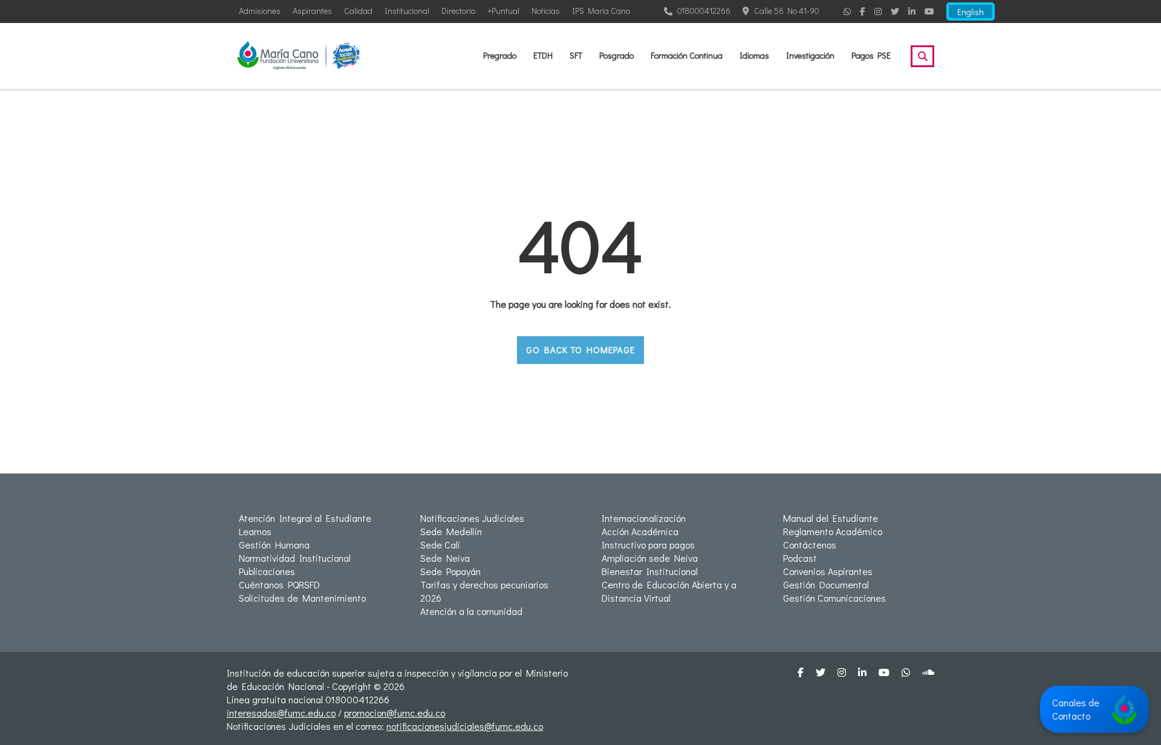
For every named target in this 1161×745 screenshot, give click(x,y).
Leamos (255, 531)
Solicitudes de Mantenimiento (302, 597)
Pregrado (499, 55)
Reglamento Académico (832, 531)
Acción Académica (640, 531)
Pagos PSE (871, 55)
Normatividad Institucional (295, 557)
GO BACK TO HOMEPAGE (580, 349)
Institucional (407, 10)
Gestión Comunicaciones (834, 597)
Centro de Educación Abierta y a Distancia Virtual (669, 591)
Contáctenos (809, 544)
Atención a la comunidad (471, 611)
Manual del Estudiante (830, 518)
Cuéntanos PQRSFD (279, 584)
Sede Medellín (451, 531)
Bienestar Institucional (650, 571)
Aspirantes (312, 10)
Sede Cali (440, 544)
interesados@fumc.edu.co (281, 712)
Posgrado (616, 55)
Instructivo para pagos (648, 544)
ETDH (543, 55)
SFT (576, 55)
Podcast (800, 557)
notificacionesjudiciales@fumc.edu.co (464, 726)
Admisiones (260, 10)
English (970, 12)
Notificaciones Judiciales (472, 518)
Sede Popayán (450, 571)
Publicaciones (267, 571)
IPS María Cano (601, 10)
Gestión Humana (274, 544)
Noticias (546, 10)
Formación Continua (687, 55)
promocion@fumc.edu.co (394, 712)
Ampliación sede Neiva (650, 557)
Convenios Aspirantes (828, 571)
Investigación (810, 55)
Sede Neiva (445, 557)
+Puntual (503, 10)
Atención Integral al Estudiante (305, 518)
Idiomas (754, 55)
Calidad (358, 10)
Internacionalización (644, 518)
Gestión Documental (826, 584)
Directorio (458, 10)
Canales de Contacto (1075, 709)
